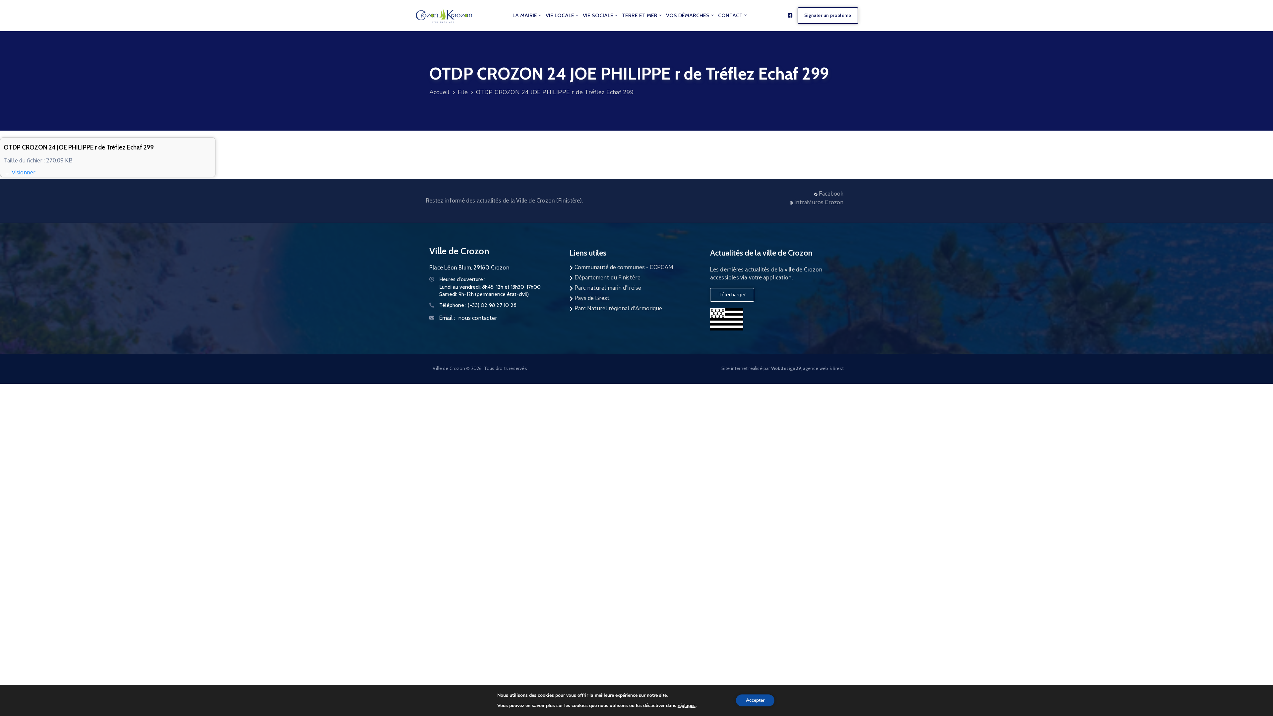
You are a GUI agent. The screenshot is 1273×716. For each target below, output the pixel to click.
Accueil (439, 92)
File (463, 92)
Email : (447, 318)
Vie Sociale (598, 15)
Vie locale (560, 15)
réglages (687, 705)
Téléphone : (477, 305)
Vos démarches (687, 15)
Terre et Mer (639, 15)
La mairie (525, 15)
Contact (730, 15)
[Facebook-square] (790, 15)
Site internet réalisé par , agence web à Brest (782, 368)
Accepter (755, 700)
